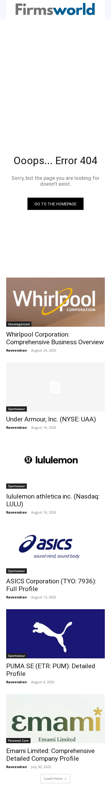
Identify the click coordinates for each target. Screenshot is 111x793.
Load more (53, 778)
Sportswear (16, 409)
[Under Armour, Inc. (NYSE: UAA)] (55, 387)
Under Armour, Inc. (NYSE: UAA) (51, 419)
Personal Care (18, 740)
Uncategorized (19, 324)
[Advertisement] (55, 77)
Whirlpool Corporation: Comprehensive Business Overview (55, 338)
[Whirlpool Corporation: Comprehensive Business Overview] (55, 302)
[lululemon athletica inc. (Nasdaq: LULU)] (55, 464)
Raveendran (16, 350)
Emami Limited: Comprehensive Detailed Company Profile (50, 754)
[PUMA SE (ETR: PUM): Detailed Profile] (55, 633)
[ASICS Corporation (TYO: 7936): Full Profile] (55, 549)
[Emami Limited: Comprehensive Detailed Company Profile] (55, 718)
